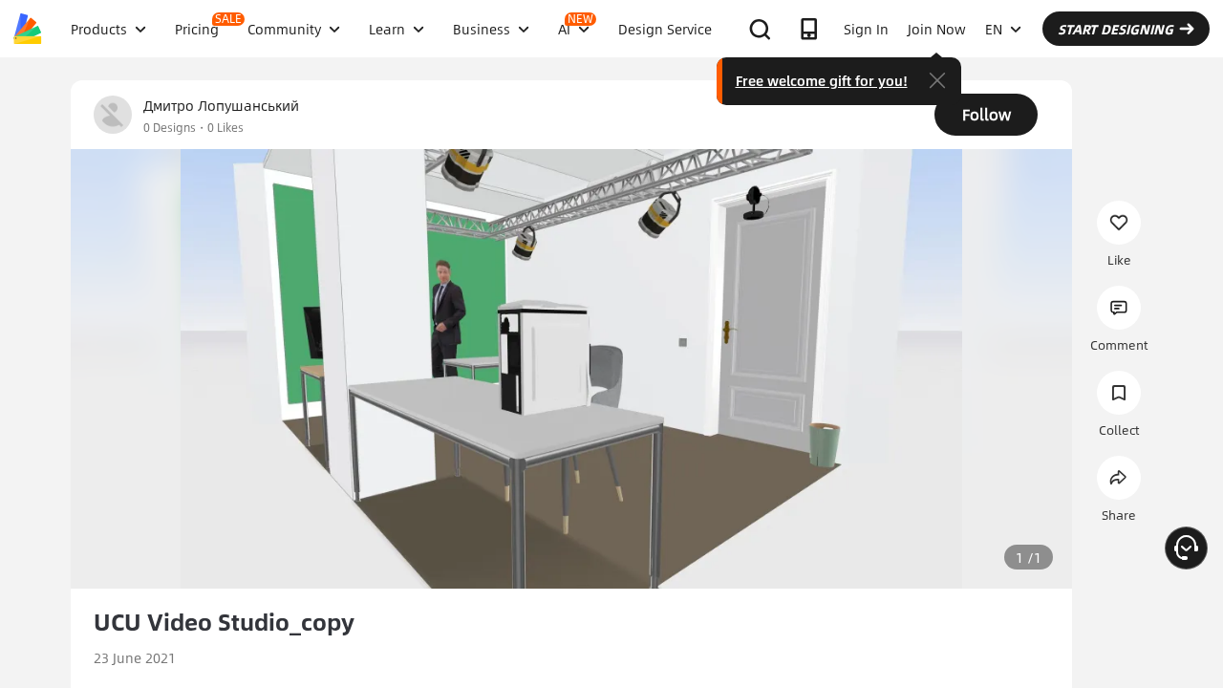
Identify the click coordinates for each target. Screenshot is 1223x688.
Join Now (937, 28)
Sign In (866, 28)
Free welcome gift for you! (822, 80)
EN (993, 28)
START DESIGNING (1115, 28)
